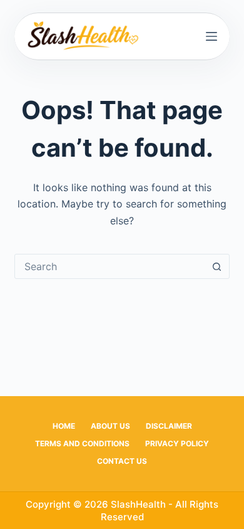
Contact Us (122, 461)
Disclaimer (169, 426)
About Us (110, 426)
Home (64, 426)
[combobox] (110, 266)
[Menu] (211, 36)
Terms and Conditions (82, 443)
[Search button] (217, 266)
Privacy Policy (177, 443)
